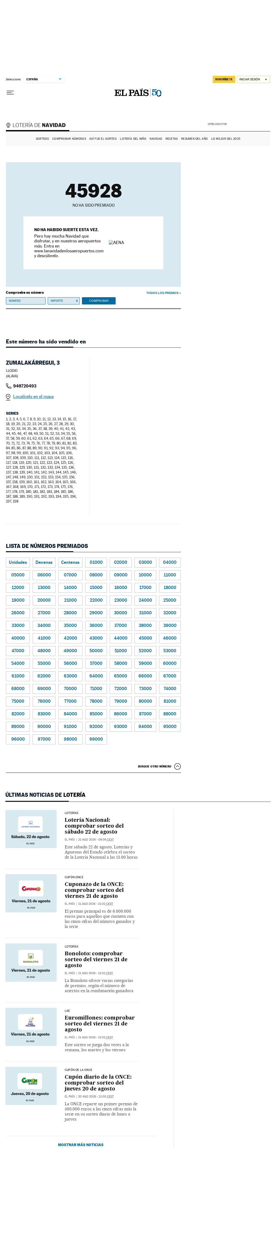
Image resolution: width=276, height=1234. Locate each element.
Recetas (171, 139)
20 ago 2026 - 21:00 (96, 1096)
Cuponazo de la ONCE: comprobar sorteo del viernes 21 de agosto (94, 890)
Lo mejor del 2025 (225, 139)
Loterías (71, 813)
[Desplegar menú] (10, 92)
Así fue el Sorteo (103, 139)
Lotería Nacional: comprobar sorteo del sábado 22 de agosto (94, 826)
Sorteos (42, 139)
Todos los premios (162, 293)
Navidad (156, 139)
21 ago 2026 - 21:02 (95, 904)
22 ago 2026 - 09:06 (96, 839)
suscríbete (224, 79)
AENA (249, 123)
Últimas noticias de (45, 795)
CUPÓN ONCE (74, 877)
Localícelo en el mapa (33, 396)
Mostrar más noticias (81, 1144)
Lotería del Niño (133, 139)
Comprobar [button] (99, 300)
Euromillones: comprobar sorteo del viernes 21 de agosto (100, 1024)
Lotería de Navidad (38, 125)
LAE (67, 1011)
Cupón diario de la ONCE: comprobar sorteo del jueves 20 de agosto (98, 1083)
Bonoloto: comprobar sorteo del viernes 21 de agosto (96, 959)
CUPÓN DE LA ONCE (78, 1070)
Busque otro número (154, 766)
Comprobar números (69, 139)
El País (70, 839)
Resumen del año (194, 139)
